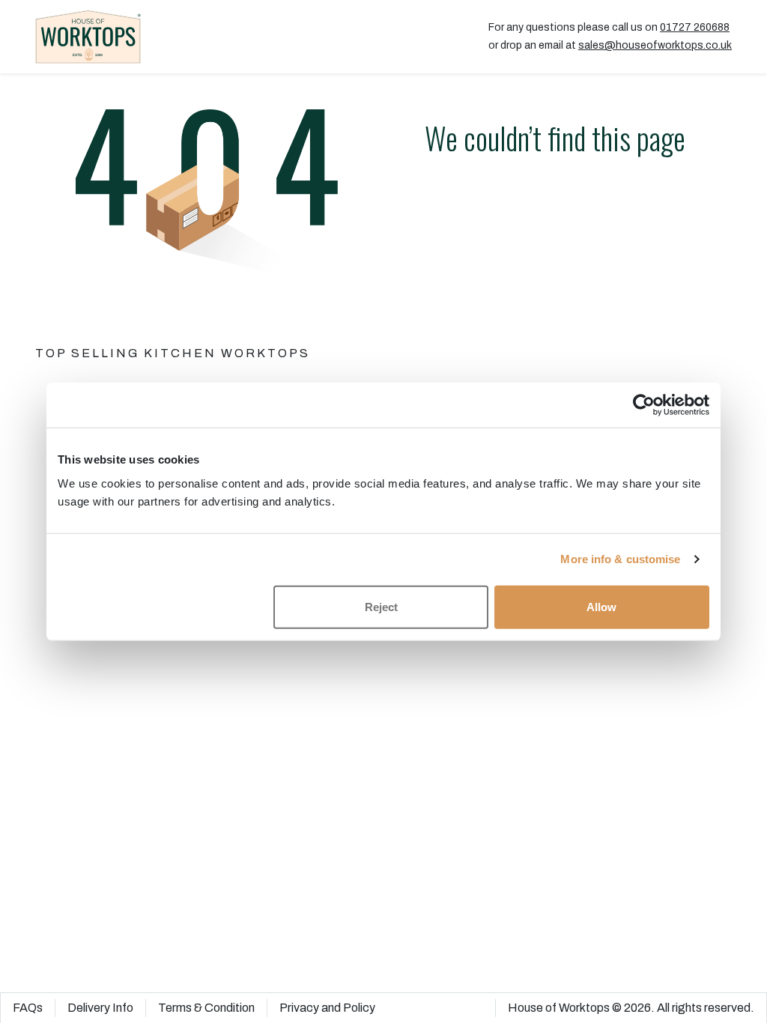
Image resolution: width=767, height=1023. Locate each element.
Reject (381, 606)
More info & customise (620, 559)
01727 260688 (695, 27)
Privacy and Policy (327, 1007)
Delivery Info (100, 1007)
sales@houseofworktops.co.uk (655, 45)
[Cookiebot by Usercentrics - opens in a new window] (643, 405)
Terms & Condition (206, 1007)
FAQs (28, 1007)
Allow (601, 606)
